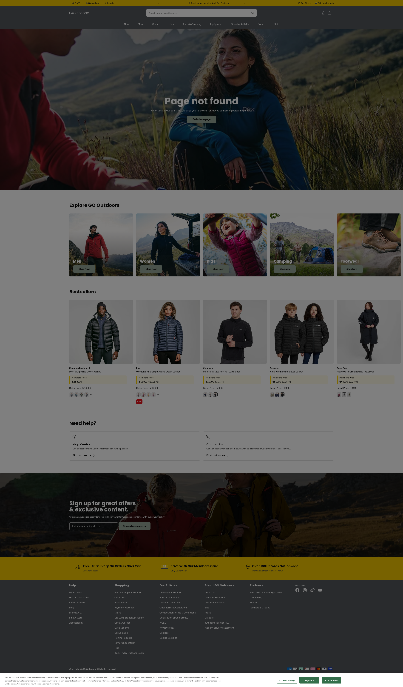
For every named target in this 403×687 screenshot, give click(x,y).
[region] (201, 680)
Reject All (309, 680)
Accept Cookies (331, 680)
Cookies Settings (287, 680)
